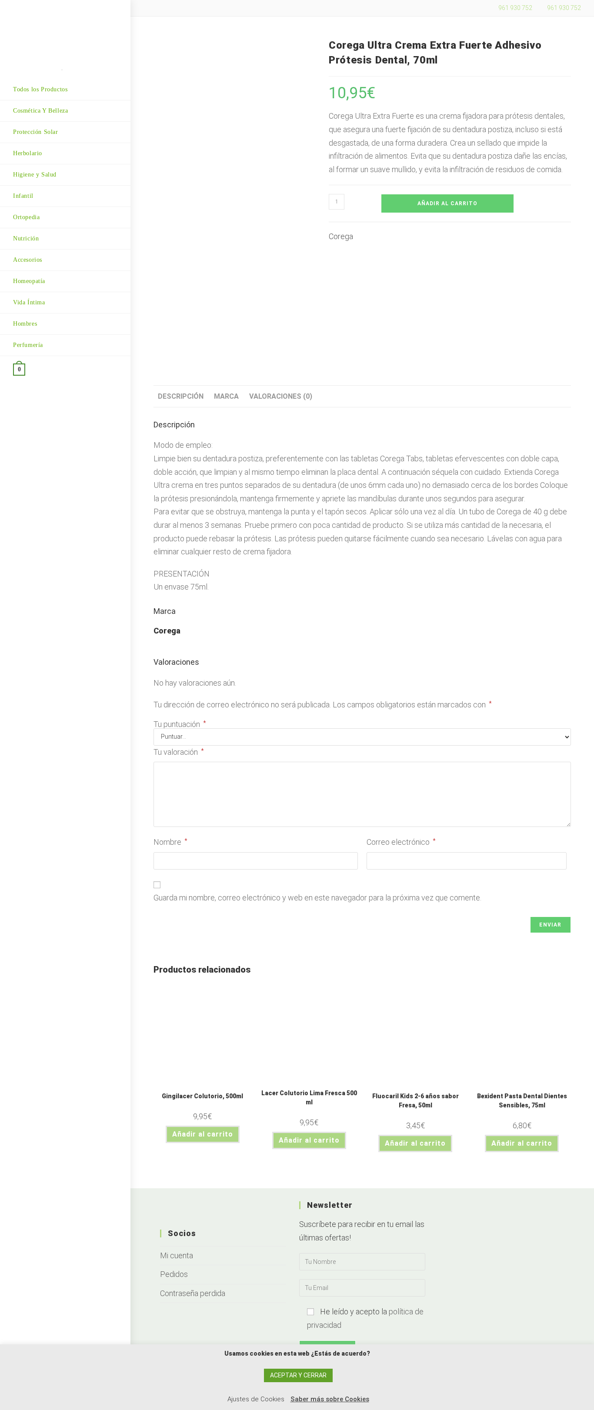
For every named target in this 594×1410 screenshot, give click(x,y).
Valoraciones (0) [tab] (280, 396)
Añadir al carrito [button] (202, 1134)
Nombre (170, 842)
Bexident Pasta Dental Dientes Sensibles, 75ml (522, 1101)
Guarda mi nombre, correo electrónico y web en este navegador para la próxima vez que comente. (317, 897)
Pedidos (174, 1274)
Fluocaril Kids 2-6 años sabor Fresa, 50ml (415, 1101)
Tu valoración (179, 752)
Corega (341, 236)
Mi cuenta (176, 1255)
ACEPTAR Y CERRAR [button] (298, 1375)
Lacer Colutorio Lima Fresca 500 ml (309, 1098)
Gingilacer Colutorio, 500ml (202, 1096)
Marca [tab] (226, 396)
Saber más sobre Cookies (329, 1399)
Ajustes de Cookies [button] (255, 1399)
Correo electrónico (401, 842)
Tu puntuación (180, 724)
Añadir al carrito (447, 203)
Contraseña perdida (192, 1293)
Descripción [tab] (181, 396)
